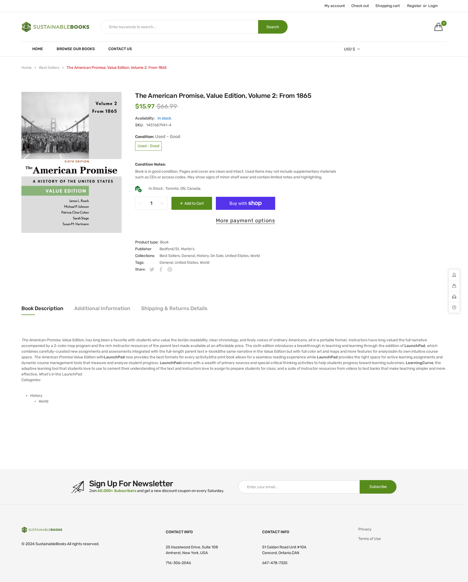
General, (188, 255)
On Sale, (217, 255)
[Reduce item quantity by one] (141, 203)
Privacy (365, 529)
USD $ (349, 49)
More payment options (245, 220)
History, (203, 255)
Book (164, 242)
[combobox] (179, 27)
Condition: (157, 136)
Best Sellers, (170, 255)
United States (186, 262)
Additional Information (102, 308)
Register (414, 6)
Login (433, 6)
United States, (237, 255)
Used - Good (148, 146)
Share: (140, 269)
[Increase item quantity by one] (162, 203)
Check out (360, 6)
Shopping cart (387, 6)
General (166, 262)
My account (334, 6)
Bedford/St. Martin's (177, 249)
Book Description (42, 308)
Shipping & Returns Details (174, 308)
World (255, 255)
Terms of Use (369, 538)
